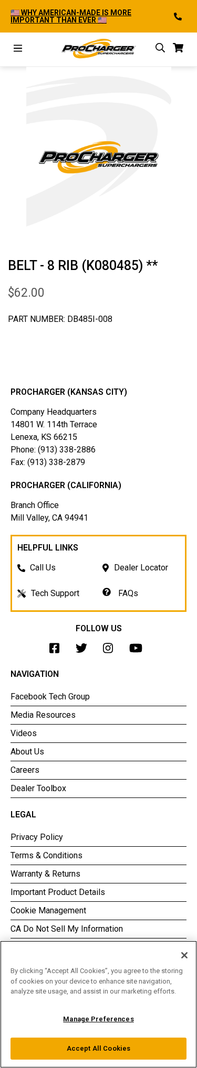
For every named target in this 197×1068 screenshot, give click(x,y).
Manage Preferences (98, 1019)
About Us (27, 752)
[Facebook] (57, 651)
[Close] (184, 955)
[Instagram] (111, 651)
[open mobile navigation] (17, 49)
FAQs (127, 593)
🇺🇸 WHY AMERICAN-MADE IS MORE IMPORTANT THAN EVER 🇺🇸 (71, 16)
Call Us (43, 568)
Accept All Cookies (98, 1048)
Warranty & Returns (45, 874)
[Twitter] (84, 651)
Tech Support (55, 593)
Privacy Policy (37, 837)
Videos (24, 733)
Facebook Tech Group (50, 697)
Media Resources (43, 715)
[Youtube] (138, 651)
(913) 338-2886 (67, 450)
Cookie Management (48, 910)
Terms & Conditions (46, 855)
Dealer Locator (141, 568)
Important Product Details (58, 892)
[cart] (178, 49)
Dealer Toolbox (38, 788)
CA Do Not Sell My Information (67, 929)
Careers (25, 770)
